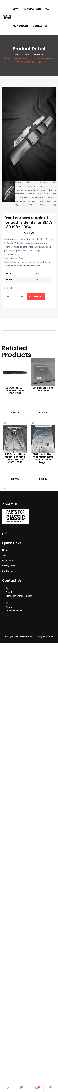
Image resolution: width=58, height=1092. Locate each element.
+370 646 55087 (14, 610)
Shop (4, 555)
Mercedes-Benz (32, 8)
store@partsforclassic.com (19, 596)
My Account (20, 26)
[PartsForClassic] (7, 17)
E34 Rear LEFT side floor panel (43, 389)
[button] (5, 423)
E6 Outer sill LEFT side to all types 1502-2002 (15, 390)
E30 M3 (36, 54)
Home (17, 54)
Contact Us (40, 26)
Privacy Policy (8, 565)
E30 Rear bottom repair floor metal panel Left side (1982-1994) (15, 458)
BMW (15, 8)
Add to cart (36, 296)
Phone (9, 607)
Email (9, 592)
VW (47, 8)
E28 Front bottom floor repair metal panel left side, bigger (43, 458)
